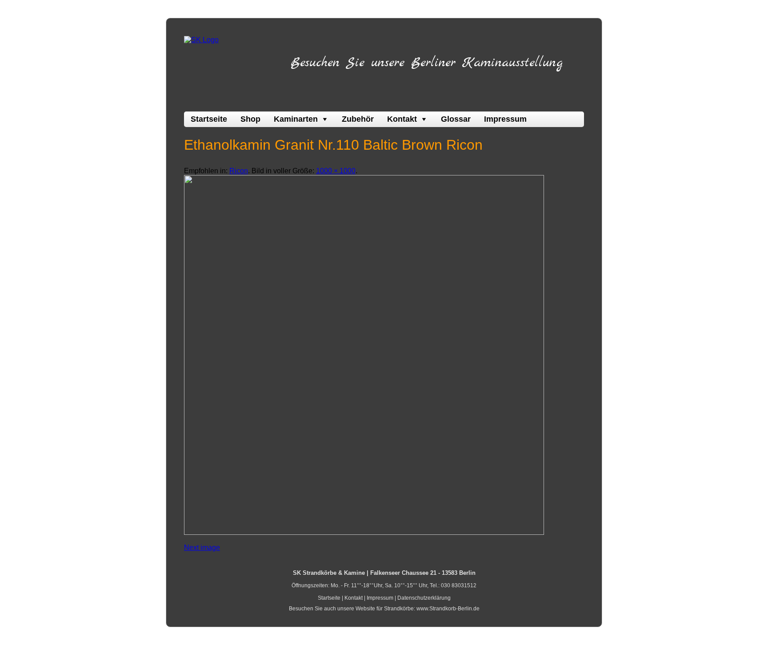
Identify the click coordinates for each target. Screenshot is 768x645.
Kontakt (402, 119)
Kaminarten (296, 119)
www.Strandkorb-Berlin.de (448, 608)
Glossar (456, 119)
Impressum (505, 119)
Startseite (209, 119)
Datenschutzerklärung (424, 598)
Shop (250, 119)
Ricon (238, 171)
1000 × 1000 (336, 171)
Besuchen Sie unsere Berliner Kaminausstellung (427, 63)
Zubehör (358, 119)
